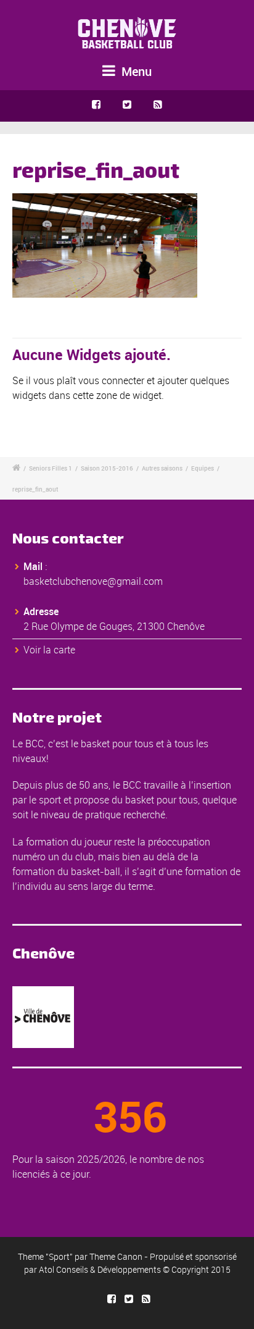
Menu (135, 71)
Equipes (202, 468)
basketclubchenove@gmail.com (93, 581)
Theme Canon (115, 1256)
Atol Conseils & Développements (100, 1269)
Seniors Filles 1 (50, 468)
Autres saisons (162, 468)
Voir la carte (49, 649)
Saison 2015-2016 (107, 468)
